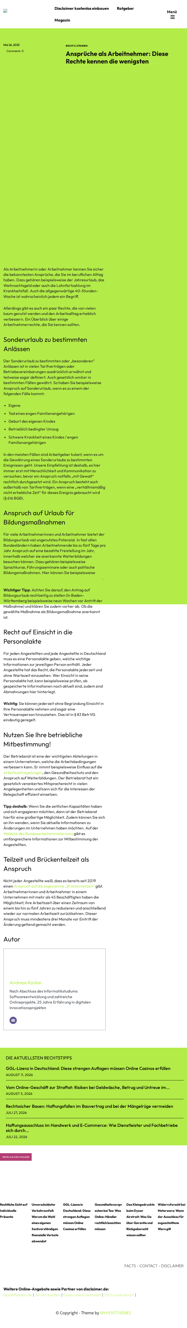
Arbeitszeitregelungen (22, 772)
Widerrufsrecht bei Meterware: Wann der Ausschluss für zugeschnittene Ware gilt (171, 1217)
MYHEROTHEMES (115, 1313)
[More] (53, 62)
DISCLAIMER (172, 1265)
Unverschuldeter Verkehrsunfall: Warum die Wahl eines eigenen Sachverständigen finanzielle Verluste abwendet (45, 1223)
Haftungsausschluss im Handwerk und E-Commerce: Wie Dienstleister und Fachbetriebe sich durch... (92, 1127)
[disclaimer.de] (27, 14)
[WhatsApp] (42, 62)
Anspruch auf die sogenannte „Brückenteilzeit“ (54, 886)
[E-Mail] (13, 1020)
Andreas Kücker (25, 982)
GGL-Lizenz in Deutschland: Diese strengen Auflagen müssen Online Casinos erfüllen (88, 1068)
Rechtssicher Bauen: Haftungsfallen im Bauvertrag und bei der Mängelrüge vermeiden (89, 1106)
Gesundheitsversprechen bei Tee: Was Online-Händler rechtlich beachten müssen (108, 1217)
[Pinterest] (31, 62)
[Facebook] (8, 62)
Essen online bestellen (82, 1294)
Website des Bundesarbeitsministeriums (38, 833)
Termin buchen (47, 1294)
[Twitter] (19, 62)
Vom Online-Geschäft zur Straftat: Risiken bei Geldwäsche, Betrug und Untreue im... (88, 1087)
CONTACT (149, 1265)
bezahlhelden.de (17, 1294)
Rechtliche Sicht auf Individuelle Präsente (14, 1211)
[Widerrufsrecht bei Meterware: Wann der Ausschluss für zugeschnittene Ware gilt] (172, 1183)
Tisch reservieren (119, 1294)
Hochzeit (29, 405)
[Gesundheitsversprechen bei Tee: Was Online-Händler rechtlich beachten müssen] (109, 1183)
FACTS (130, 1265)
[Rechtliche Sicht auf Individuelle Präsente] (14, 1183)
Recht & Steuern (76, 45)
